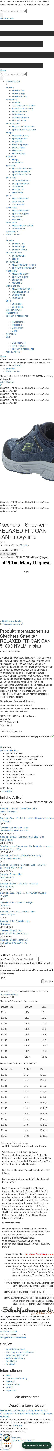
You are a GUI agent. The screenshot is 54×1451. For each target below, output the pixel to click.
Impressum (11, 1390)
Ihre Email (5, 959)
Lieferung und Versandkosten (20, 1351)
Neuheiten (11, 333)
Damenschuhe (13, 81)
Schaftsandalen (19, 111)
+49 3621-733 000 (9, 1331)
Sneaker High (18, 93)
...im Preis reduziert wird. (41, 969)
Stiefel (9, 195)
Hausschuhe (12, 231)
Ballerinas (10, 165)
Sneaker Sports (19, 96)
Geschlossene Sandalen (23, 105)
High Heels (11, 156)
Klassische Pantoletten (22, 225)
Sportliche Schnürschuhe (24, 129)
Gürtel (15, 330)
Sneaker (10, 87)
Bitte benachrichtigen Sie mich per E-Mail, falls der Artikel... (26, 964)
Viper (5, 895)
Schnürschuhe (13, 123)
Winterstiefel (18, 201)
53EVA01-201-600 (19, 830)
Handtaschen (18, 321)
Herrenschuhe (13, 234)
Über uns (10, 1381)
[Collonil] (52, 735)
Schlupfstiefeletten (20, 183)
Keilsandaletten (19, 120)
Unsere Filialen (13, 1384)
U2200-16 (9, 877)
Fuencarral (12, 811)
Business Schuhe (14, 252)
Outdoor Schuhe (14, 309)
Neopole (6, 923)
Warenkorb (18, 1440)
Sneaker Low (18, 90)
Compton (9, 839)
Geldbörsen (17, 327)
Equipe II (7, 821)
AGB (8, 1375)
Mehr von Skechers (9, 750)
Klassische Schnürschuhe (24, 264)
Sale (8, 336)
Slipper (15, 258)
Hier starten (16, 1437)
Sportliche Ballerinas (21, 174)
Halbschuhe (11, 207)
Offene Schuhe (13, 285)
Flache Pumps (19, 153)
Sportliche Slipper (20, 213)
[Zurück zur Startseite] (27, 70)
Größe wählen (7, 973)
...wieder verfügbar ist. (14, 969)
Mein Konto (5, 18)
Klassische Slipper (20, 210)
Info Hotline (11, 1360)
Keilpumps (17, 141)
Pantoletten (11, 222)
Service (8, 1410)
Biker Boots (17, 192)
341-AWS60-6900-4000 (16, 933)
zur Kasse (29, 1440)
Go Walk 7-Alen (14, 867)
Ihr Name (5, 954)
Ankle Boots (17, 189)
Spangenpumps (19, 138)
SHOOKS (17, 365)
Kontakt (9, 1387)
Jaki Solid (9, 886)
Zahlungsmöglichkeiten (17, 1354)
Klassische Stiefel (20, 198)
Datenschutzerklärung (9, 994)
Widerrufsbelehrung (15, 1357)
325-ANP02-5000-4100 (16, 942)
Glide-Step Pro (14, 858)
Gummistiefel (18, 204)
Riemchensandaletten (22, 108)
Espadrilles (17, 216)
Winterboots (17, 186)
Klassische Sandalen (22, 288)
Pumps (9, 132)
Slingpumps (17, 150)
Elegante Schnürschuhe (23, 126)
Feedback (10, 1363)
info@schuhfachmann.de (13, 1337)
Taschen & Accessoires (17, 315)
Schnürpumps (18, 147)
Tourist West (15, 849)
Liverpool (11, 914)
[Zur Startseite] (3, 356)
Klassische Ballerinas (22, 168)
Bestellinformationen (15, 1348)
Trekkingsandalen (20, 117)
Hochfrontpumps (20, 144)
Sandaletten (11, 99)
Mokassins (17, 219)
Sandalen (16, 102)
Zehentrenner (18, 114)
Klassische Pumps (20, 135)
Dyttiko (5, 905)
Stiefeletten (11, 177)
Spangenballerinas (21, 171)
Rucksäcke (17, 324)
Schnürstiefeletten (20, 180)
